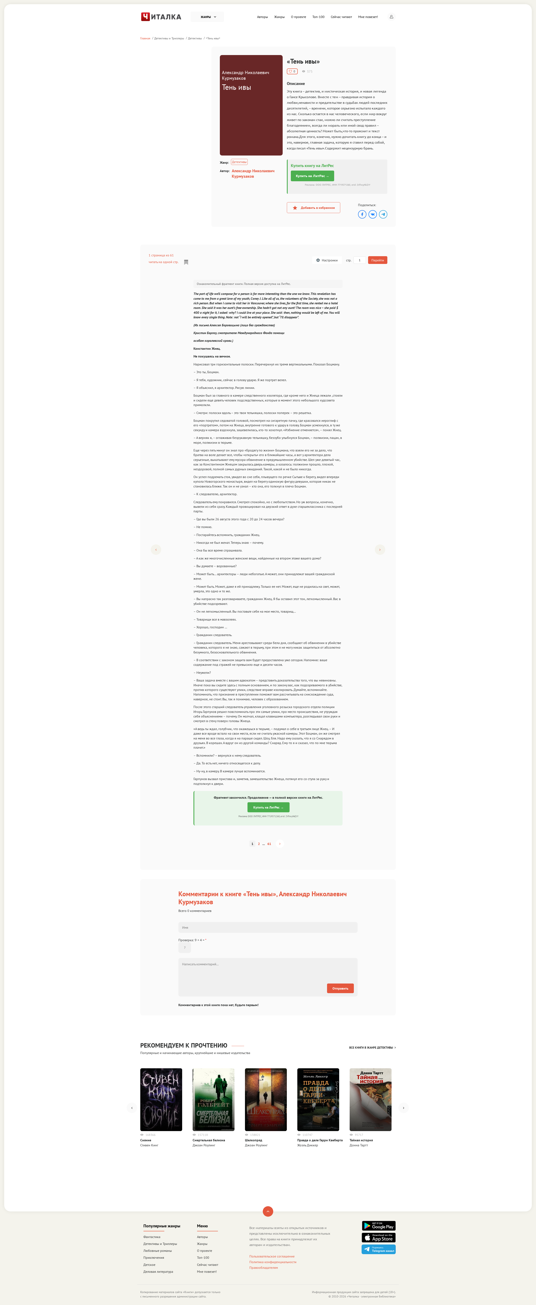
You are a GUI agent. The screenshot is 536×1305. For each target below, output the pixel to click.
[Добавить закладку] (186, 262)
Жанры (279, 17)
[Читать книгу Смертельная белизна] (213, 1099)
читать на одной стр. (163, 262)
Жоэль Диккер (307, 1145)
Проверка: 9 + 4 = (192, 940)
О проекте (298, 17)
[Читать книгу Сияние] (161, 1099)
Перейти (377, 260)
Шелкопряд (253, 1140)
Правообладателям (263, 1267)
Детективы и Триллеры (169, 38)
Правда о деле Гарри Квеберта (320, 1140)
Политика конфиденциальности (272, 1262)
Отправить (340, 988)
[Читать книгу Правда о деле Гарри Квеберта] (318, 1099)
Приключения (153, 1257)
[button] (391, 17)
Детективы (195, 38)
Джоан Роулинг (204, 1145)
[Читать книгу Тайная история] (371, 1099)
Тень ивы (213, 38)
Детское (149, 1265)
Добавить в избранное (318, 208)
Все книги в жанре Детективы (371, 1047)
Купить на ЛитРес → (312, 176)
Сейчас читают (341, 17)
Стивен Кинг (149, 1145)
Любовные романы (157, 1250)
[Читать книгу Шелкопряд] (266, 1099)
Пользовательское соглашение (272, 1256)
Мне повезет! (368, 17)
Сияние (145, 1140)
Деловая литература (158, 1271)
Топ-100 (318, 17)
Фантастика (151, 1237)
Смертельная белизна (209, 1140)
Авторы (262, 17)
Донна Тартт (359, 1145)
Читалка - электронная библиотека (371, 1296)
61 (269, 844)
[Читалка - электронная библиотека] (161, 16)
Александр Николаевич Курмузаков (253, 173)
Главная (145, 38)
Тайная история (361, 1140)
